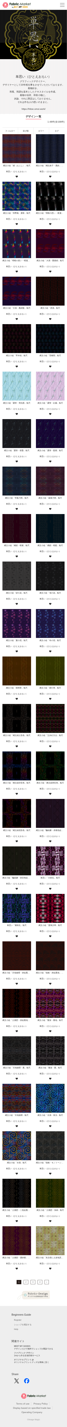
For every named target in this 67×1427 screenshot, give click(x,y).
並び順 (26, 131)
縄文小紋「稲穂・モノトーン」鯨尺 (50, 1163)
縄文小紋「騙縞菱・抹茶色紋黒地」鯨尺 (16, 878)
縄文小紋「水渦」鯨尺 (17, 1163)
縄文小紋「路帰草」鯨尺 (16, 688)
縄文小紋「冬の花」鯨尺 (50, 640)
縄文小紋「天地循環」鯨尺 (16, 1115)
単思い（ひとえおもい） (16, 171)
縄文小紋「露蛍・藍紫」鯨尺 (50, 450)
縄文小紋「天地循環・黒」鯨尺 (16, 1068)
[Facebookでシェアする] (26, 1382)
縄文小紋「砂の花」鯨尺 (16, 593)
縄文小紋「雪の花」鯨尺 (50, 593)
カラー (41, 131)
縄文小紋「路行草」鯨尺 (50, 688)
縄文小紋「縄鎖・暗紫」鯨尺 (16, 545)
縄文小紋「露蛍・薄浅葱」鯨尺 (16, 403)
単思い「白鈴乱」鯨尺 (50, 878)
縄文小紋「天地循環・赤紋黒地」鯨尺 (16, 973)
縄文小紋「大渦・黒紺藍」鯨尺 (16, 308)
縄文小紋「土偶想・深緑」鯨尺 (50, 1210)
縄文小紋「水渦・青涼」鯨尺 (50, 1115)
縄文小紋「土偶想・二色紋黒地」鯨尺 (16, 1210)
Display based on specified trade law (32, 1408)
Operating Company (31, 1412)
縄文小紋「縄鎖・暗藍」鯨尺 (50, 545)
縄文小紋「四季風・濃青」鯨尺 (16, 213)
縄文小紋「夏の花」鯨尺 (16, 640)
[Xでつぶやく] (16, 1382)
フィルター (10, 131)
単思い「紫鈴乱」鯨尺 (17, 925)
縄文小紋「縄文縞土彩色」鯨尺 (16, 735)
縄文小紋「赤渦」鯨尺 (50, 308)
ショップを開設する (23, 1324)
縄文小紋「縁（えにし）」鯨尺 (16, 165)
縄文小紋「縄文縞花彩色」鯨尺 (16, 830)
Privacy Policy (41, 1403)
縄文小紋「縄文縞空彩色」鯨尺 (16, 783)
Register (17, 1320)
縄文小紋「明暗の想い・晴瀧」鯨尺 (16, 260)
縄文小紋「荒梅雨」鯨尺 (50, 355)
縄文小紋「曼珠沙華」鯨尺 (50, 925)
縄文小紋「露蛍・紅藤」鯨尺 (50, 403)
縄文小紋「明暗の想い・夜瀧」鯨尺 (50, 213)
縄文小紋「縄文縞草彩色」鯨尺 (50, 783)
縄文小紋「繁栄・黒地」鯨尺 (50, 1020)
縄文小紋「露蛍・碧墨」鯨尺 (16, 450)
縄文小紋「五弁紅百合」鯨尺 (50, 735)
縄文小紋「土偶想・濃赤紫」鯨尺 (16, 1257)
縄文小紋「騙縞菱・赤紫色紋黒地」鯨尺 (50, 830)
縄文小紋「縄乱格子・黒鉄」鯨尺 (50, 165)
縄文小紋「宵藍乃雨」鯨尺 (16, 498)
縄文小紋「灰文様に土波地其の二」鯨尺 (50, 1257)
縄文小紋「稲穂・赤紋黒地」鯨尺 (50, 973)
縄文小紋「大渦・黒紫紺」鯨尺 (50, 260)
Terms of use (22, 1403)
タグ (57, 131)
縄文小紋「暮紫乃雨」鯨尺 (50, 498)
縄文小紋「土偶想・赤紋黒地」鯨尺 (16, 1020)
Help (16, 1329)
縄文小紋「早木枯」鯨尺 (16, 355)
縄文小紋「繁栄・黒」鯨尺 (50, 1068)
